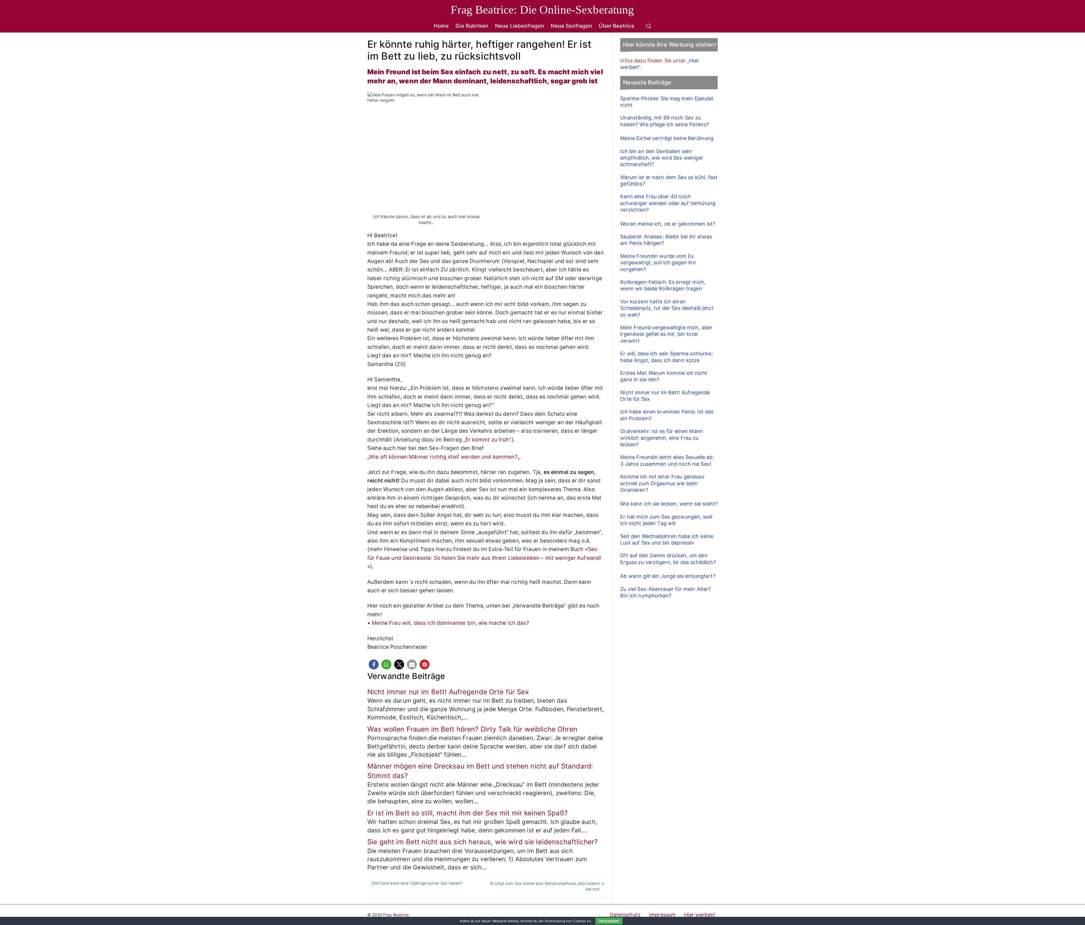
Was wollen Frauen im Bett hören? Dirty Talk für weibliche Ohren (472, 729)
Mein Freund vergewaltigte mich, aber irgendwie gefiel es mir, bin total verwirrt (666, 334)
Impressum (662, 915)
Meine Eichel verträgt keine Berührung (666, 138)
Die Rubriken (471, 26)
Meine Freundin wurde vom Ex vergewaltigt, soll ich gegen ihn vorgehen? (658, 262)
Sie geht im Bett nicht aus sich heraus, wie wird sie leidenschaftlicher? (482, 842)
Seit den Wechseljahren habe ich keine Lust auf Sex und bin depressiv (666, 539)
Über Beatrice (616, 26)
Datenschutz (625, 915)
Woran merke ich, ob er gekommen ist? (667, 224)
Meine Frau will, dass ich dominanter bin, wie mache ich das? (450, 623)
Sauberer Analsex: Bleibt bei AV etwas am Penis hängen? (666, 240)
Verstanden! (609, 921)
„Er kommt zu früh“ (486, 439)
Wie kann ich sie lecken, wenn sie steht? (669, 504)
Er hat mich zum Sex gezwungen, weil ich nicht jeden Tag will (666, 520)
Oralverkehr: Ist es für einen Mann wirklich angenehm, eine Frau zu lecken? (661, 437)
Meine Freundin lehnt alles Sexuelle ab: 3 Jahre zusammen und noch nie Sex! (667, 460)
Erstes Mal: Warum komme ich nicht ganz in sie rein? (663, 376)
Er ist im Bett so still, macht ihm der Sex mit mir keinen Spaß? (467, 813)
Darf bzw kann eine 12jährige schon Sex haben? (417, 883)
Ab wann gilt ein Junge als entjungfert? (667, 576)
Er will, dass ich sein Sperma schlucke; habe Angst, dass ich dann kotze (666, 357)
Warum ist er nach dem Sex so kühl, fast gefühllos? (668, 180)
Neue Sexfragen (571, 26)
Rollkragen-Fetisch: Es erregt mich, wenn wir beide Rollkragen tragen (663, 285)
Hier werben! (699, 915)
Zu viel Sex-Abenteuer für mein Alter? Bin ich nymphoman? (665, 592)
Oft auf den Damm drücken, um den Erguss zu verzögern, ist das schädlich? (668, 558)
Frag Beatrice (396, 914)
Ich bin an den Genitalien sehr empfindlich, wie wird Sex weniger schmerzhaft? (661, 157)
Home (441, 26)
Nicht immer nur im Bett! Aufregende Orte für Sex (448, 692)
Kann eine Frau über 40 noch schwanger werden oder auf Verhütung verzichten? (667, 203)
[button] (374, 664)
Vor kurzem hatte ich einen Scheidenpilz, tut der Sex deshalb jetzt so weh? (666, 308)
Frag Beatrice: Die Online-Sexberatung (542, 9)
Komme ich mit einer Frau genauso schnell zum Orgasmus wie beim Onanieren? (662, 483)
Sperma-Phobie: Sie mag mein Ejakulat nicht (666, 101)
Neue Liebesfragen (519, 26)
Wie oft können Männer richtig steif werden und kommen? (443, 457)
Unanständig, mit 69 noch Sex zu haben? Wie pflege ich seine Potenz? (664, 121)
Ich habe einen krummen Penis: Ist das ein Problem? (666, 415)
